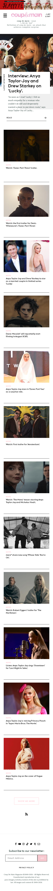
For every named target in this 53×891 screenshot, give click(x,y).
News (8, 165)
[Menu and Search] (5, 15)
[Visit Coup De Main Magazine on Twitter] (31, 844)
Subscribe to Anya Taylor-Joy (26, 814)
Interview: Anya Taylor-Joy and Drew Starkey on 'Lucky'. (24, 83)
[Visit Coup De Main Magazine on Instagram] (23, 844)
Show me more (26, 801)
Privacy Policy (26, 868)
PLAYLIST (47, 15)
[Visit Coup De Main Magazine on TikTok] (27, 844)
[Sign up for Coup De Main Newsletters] (39, 844)
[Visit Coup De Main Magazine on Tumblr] (35, 844)
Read (9, 118)
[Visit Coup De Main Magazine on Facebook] (16, 844)
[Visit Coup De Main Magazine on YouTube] (19, 844)
